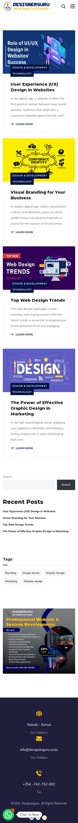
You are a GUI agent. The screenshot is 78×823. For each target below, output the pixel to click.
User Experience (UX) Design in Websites (34, 87)
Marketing (11, 581)
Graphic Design (55, 573)
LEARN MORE (24, 124)
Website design (33, 581)
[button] (8, 814)
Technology (22, 73)
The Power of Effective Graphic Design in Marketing (37, 408)
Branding (10, 573)
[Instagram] (44, 817)
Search (7, 477)
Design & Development (29, 67)
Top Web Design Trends (38, 300)
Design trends (31, 573)
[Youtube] (31, 817)
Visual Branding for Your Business (38, 195)
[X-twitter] (38, 817)
